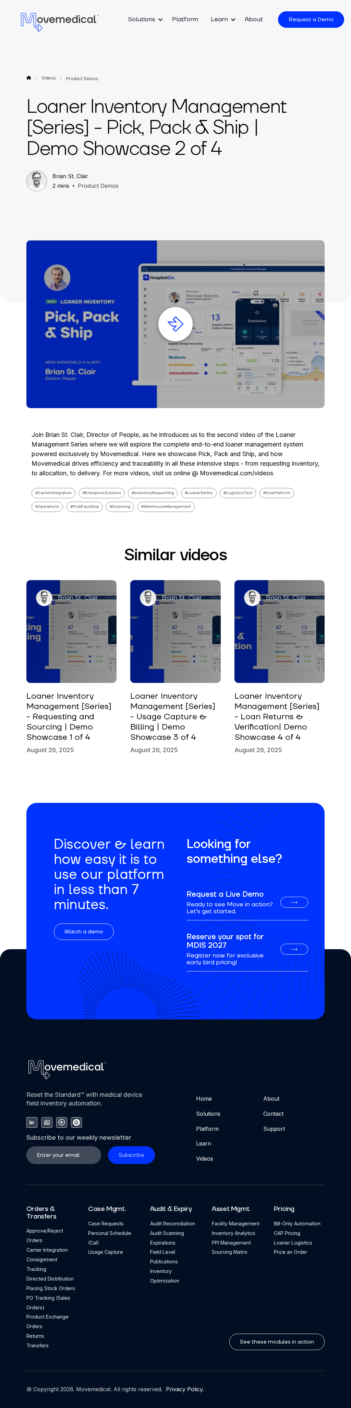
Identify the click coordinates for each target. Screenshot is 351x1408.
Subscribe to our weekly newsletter (78, 1137)
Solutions (208, 1113)
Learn (203, 1143)
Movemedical (93, 1389)
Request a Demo (311, 19)
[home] (60, 22)
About (254, 19)
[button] (144, 19)
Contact (273, 1113)
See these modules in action (277, 1341)
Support (274, 1128)
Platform (185, 19)
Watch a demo (83, 931)
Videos (204, 1158)
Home (204, 1098)
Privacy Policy (183, 1389)
